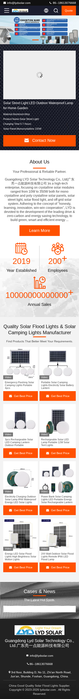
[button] (19, 39)
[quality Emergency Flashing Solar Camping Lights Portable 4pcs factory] (20, 363)
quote (69, 10)
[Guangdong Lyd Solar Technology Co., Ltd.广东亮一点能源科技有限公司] (20, 10)
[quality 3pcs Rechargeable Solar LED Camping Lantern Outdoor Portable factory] (20, 420)
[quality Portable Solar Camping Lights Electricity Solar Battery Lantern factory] (58, 363)
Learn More (39, 230)
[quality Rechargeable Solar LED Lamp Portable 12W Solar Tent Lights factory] (58, 420)
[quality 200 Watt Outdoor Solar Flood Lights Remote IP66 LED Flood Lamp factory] (58, 534)
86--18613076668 (64, 2)
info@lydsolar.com (19, 2)
